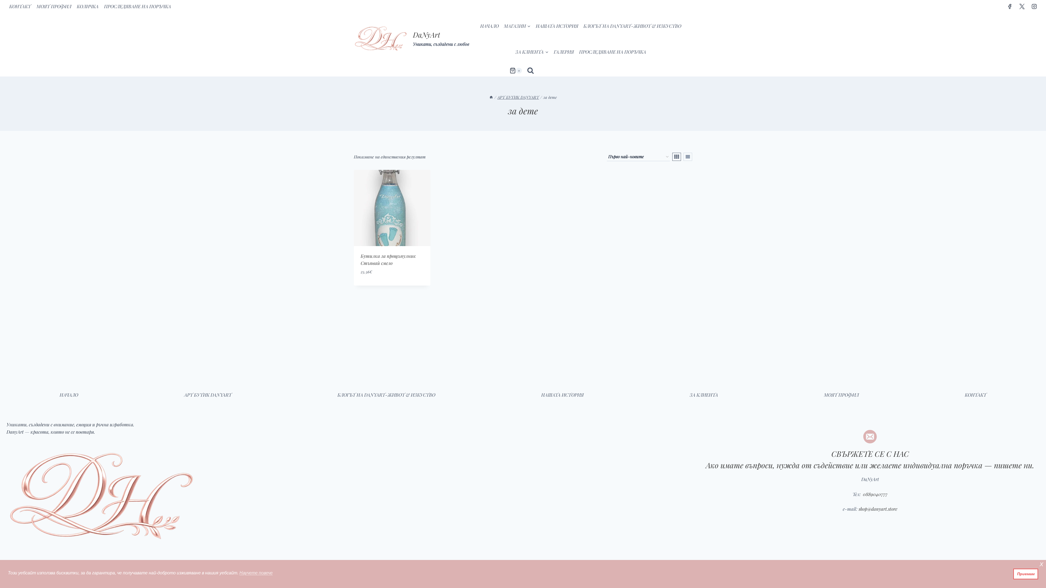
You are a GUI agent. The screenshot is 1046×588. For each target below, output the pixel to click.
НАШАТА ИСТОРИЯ (557, 26)
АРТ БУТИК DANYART (208, 395)
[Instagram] (1034, 6)
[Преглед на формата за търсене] (530, 70)
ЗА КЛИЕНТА (704, 395)
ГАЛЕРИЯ (564, 52)
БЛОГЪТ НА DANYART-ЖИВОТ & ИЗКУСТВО (632, 26)
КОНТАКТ (20, 6)
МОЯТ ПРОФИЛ (54, 6)
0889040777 (874, 494)
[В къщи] (491, 97)
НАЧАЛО (489, 26)
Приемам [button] (1026, 574)
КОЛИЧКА (88, 6)
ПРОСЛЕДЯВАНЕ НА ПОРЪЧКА (137, 6)
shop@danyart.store (878, 509)
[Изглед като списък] (687, 157)
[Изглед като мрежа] (676, 157)
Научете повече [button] (256, 573)
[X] (1022, 6)
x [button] (1041, 563)
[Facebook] (1009, 6)
